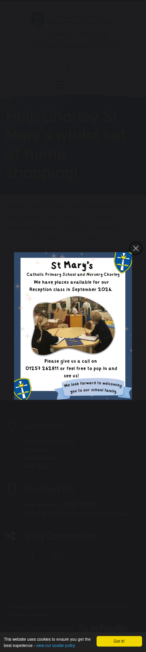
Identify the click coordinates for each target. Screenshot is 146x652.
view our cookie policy (55, 645)
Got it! (119, 641)
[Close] (135, 248)
